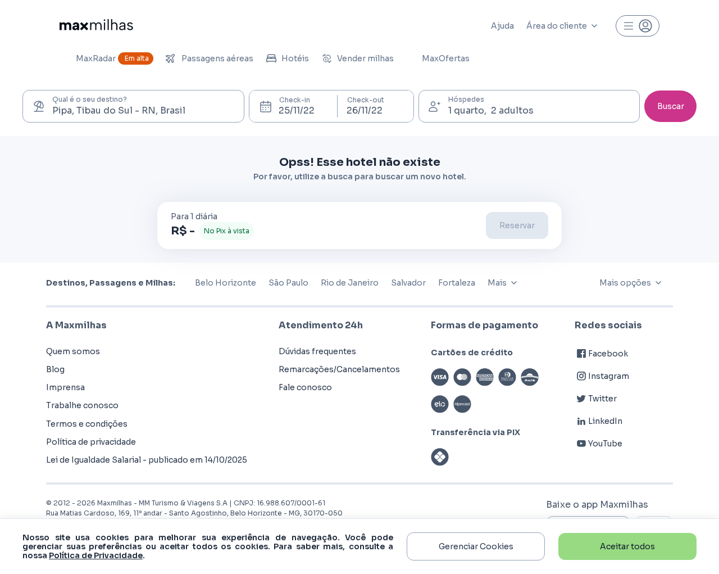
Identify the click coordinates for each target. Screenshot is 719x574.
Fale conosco (305, 387)
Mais (497, 283)
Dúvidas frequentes (317, 351)
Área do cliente (556, 26)
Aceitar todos (627, 546)
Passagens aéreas (217, 58)
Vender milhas (365, 58)
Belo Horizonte (225, 283)
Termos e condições (87, 424)
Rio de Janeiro (350, 283)
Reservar (517, 225)
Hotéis (295, 58)
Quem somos (73, 351)
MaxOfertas (446, 58)
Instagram (608, 376)
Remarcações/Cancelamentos (339, 369)
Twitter (602, 399)
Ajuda (502, 26)
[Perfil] (637, 26)
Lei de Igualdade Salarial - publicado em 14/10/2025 (146, 460)
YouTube (605, 444)
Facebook (608, 354)
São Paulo (288, 283)
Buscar (670, 106)
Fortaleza (456, 283)
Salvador (408, 283)
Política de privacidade (91, 442)
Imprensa (65, 387)
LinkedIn (605, 421)
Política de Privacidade (96, 555)
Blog (55, 369)
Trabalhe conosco (82, 405)
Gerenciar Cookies (476, 546)
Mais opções (625, 283)
